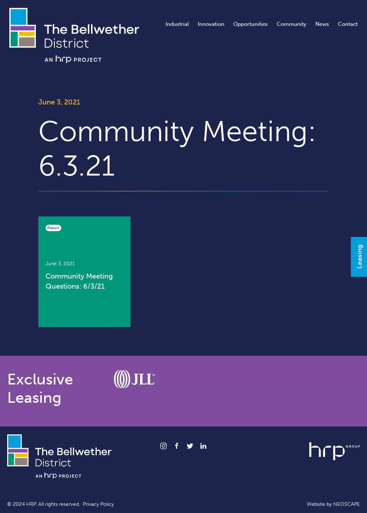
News (322, 24)
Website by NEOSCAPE (333, 504)
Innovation (211, 24)
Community (291, 24)
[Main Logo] (74, 35)
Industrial (177, 24)
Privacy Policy (98, 504)
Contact (348, 24)
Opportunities (250, 24)
